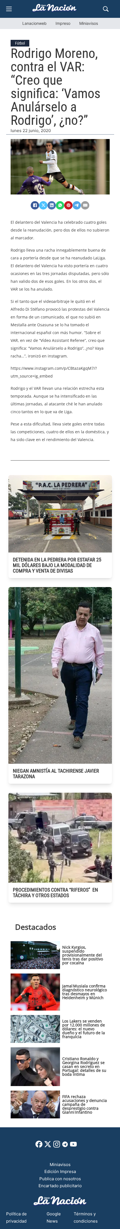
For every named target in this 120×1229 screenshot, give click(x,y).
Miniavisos (88, 23)
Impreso (63, 23)
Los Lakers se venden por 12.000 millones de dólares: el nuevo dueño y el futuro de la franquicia (83, 1028)
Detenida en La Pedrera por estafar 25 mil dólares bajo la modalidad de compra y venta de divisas (57, 565)
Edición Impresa (60, 1171)
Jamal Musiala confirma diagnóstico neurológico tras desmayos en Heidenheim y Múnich (84, 991)
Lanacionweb (34, 23)
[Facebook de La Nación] (38, 1146)
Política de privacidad (16, 1217)
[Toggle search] (105, 8)
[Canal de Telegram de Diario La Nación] (65, 1145)
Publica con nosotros (60, 1178)
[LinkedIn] (51, 205)
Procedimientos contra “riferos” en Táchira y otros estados (55, 892)
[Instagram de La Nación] (56, 1146)
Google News (54, 1217)
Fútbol (20, 43)
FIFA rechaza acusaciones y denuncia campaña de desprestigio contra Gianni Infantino (84, 1104)
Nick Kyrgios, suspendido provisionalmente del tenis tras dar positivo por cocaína (82, 955)
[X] (43, 205)
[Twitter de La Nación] (47, 1146)
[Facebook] (35, 205)
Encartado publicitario (60, 1185)
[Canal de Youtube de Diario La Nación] (73, 1146)
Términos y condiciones (86, 1217)
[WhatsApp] (60, 205)
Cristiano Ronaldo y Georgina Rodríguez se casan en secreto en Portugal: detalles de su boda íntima (84, 1066)
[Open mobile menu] (9, 9)
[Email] (85, 205)
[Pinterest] (68, 205)
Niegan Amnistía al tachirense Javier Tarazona (56, 773)
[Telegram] (77, 205)
